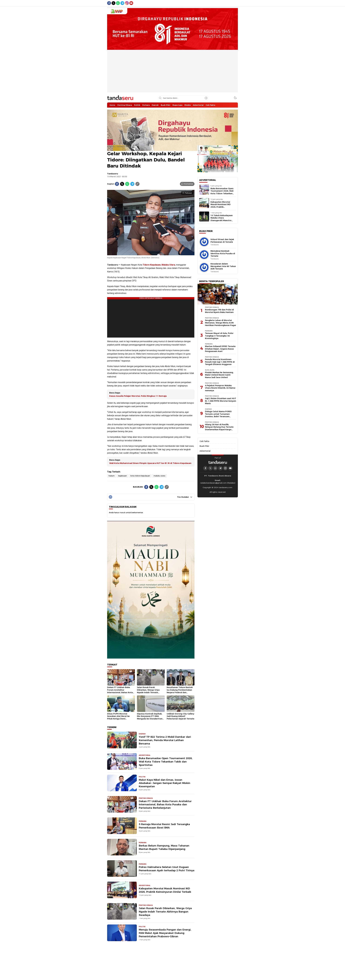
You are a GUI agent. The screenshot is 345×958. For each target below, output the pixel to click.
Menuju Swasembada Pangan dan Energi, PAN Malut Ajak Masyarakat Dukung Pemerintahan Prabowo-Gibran (165, 933)
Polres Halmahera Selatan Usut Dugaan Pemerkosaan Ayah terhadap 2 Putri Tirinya (166, 868)
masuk (122, 512)
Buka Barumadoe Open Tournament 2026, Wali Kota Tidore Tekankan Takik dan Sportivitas (165, 762)
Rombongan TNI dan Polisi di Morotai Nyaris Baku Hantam (219, 311)
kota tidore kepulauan (140, 476)
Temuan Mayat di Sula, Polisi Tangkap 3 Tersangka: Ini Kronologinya (219, 335)
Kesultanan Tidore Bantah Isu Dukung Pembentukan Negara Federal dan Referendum (180, 691)
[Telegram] (132, 184)
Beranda (111, 146)
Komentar (188, 184)
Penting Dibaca (124, 146)
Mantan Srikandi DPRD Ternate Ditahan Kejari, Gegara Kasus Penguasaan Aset (220, 348)
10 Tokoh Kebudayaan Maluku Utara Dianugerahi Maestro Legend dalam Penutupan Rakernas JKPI (223, 220)
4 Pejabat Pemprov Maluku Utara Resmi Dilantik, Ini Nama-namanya (220, 388)
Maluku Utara (168, 265)
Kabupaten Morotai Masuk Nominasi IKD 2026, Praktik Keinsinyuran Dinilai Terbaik (165, 890)
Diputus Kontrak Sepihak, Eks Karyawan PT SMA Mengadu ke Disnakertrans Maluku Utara (150, 717)
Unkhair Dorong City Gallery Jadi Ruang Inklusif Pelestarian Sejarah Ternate (180, 716)
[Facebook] (117, 184)
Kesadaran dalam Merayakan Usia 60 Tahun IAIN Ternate (223, 266)
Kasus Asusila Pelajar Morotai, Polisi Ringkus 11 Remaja (138, 396)
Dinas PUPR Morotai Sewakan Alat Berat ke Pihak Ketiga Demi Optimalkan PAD (118, 717)
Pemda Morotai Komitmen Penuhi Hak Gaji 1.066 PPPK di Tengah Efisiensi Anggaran (220, 361)
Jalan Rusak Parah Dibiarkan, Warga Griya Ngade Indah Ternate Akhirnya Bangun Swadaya (150, 691)
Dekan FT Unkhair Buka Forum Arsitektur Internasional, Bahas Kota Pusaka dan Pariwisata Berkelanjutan (120, 692)
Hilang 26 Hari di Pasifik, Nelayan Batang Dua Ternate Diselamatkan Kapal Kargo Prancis (219, 428)
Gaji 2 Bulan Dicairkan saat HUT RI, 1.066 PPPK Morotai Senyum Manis (220, 400)
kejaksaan (122, 476)
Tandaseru (112, 174)
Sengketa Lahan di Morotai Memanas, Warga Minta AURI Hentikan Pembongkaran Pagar (220, 322)
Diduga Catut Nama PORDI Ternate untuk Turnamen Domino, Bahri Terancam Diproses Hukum (218, 415)
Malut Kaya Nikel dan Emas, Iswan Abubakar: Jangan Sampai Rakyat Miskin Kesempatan (164, 783)
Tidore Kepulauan (152, 265)
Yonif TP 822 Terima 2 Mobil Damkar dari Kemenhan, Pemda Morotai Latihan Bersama (165, 740)
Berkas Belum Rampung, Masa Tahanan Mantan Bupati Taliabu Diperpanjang (164, 847)
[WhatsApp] (127, 184)
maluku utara (159, 476)
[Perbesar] (150, 254)
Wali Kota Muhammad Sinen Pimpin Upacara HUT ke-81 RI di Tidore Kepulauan (150, 463)
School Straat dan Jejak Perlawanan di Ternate (222, 240)
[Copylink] (137, 184)
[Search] (206, 98)
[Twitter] (122, 184)
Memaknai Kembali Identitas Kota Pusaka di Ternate (223, 253)
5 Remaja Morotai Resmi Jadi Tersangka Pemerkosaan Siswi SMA (164, 826)
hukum (112, 476)
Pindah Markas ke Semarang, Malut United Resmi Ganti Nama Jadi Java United (219, 374)
